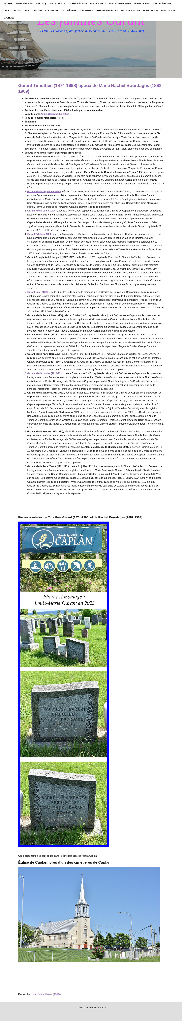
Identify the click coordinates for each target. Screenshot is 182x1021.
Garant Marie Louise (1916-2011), (45, 373)
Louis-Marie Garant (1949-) (46, 994)
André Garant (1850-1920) (54, 114)
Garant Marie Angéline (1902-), (44, 191)
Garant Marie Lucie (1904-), (42, 210)
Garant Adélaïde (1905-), (40, 234)
